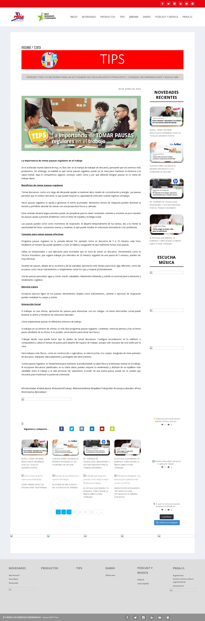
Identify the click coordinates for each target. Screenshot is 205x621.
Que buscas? (14, 575)
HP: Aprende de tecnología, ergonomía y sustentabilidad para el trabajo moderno (165, 205)
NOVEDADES (89, 17)
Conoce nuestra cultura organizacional (183, 580)
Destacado (13, 583)
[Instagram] (179, 414)
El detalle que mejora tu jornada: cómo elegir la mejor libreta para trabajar (165, 241)
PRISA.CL (188, 17)
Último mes (110, 575)
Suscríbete (13, 579)
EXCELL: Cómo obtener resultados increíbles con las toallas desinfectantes (165, 133)
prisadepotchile (166, 388)
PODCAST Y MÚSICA (166, 17)
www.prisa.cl (178, 586)
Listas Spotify (143, 583)
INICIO (73, 17)
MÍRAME (133, 17)
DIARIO (147, 17)
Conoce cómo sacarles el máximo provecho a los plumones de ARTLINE (65, 461)
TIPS (122, 17)
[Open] (166, 401)
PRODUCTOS (107, 17)
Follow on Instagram (169, 522)
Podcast (140, 579)
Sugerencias (178, 575)
